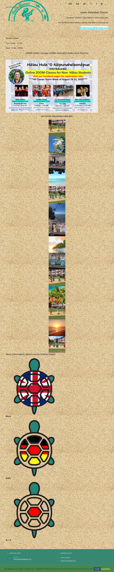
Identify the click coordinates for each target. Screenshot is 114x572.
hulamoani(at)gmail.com (22, 559)
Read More (105, 569)
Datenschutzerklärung (68, 561)
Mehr (8, 478)
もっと (9, 539)
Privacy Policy (65, 558)
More (8, 416)
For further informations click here (57, 116)
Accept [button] (97, 569)
